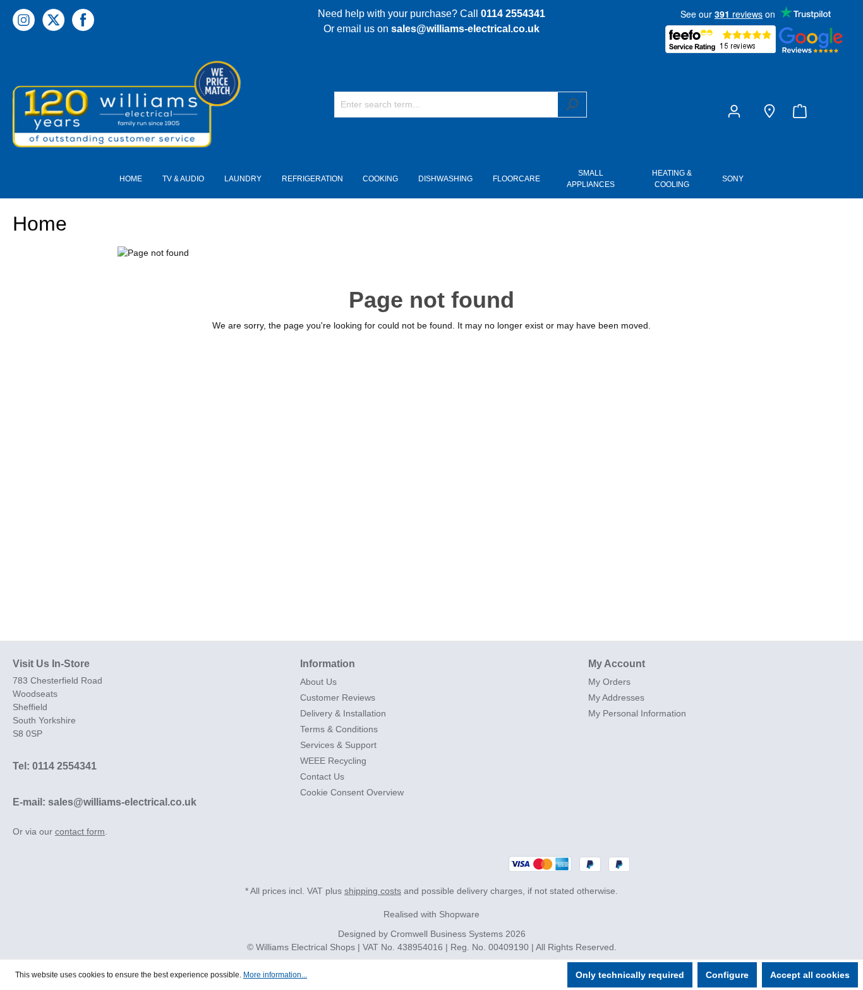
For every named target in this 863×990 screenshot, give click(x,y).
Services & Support (338, 745)
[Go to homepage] (107, 103)
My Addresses (616, 697)
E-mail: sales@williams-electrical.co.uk (104, 802)
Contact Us (322, 776)
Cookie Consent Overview (352, 792)
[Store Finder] (769, 111)
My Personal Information (637, 713)
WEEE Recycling (333, 761)
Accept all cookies (810, 975)
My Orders (609, 682)
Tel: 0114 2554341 (55, 766)
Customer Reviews (337, 697)
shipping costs (372, 891)
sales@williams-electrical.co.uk (465, 28)
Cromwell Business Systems (446, 934)
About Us (318, 682)
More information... (275, 974)
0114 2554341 (513, 13)
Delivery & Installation (343, 713)
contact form (80, 831)
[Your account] (736, 111)
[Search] (572, 105)
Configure (727, 975)
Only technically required (630, 975)
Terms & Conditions (339, 729)
